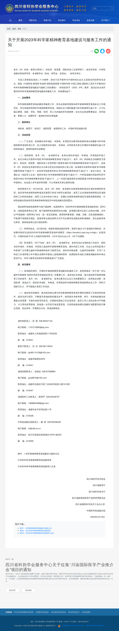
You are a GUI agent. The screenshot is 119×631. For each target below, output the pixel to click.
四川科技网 (86, 612)
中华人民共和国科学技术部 (23, 612)
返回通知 (28, 590)
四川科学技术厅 (74, 612)
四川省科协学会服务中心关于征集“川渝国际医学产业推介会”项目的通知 (59, 566)
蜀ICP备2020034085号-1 (95, 625)
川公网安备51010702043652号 (72, 625)
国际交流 (33, 20)
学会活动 (76, 20)
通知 (19, 28)
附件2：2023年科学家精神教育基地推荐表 (35, 530)
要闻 (20, 20)
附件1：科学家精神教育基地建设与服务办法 (36, 528)
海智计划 (47, 20)
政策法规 (90, 20)
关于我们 (105, 20)
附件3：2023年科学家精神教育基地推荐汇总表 (37, 533)
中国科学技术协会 (42, 612)
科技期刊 (61, 20)
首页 (8, 28)
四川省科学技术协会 (58, 612)
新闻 (14, 28)
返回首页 (12, 590)
